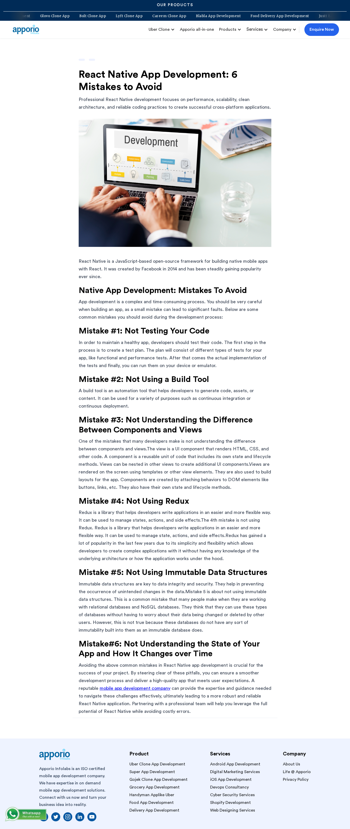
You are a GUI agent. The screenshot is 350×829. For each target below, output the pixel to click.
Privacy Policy (295, 779)
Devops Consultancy (229, 787)
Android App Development (235, 764)
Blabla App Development (235, 16)
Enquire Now (322, 29)
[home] (28, 29)
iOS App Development (231, 779)
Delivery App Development (154, 810)
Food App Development (151, 803)
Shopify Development (230, 803)
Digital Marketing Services (235, 772)
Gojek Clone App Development (158, 779)
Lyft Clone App (145, 16)
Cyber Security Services (232, 795)
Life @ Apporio (297, 772)
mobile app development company (135, 688)
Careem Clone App (186, 16)
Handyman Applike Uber (151, 795)
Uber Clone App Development (157, 764)
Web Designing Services (232, 810)
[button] (161, 29)
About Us (291, 764)
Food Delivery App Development (296, 16)
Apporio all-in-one (197, 29)
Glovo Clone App (72, 16)
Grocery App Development (154, 787)
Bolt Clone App (109, 16)
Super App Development (152, 772)
